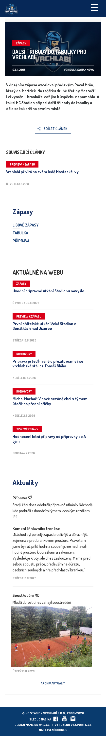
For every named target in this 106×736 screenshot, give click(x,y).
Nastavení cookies (53, 730)
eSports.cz (82, 725)
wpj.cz (44, 725)
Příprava (21, 241)
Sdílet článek (55, 129)
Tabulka (20, 233)
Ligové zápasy (26, 225)
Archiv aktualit (53, 683)
